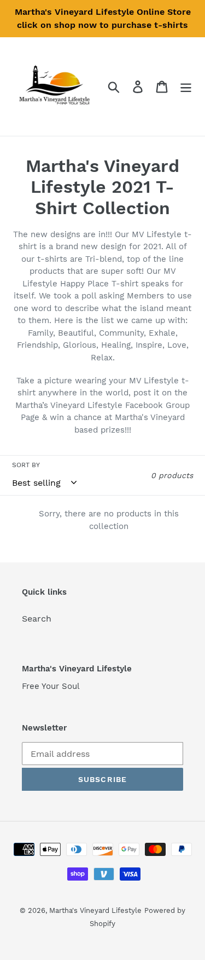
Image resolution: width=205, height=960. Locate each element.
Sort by (26, 465)
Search (36, 618)
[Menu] (186, 86)
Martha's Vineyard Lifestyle (95, 910)
